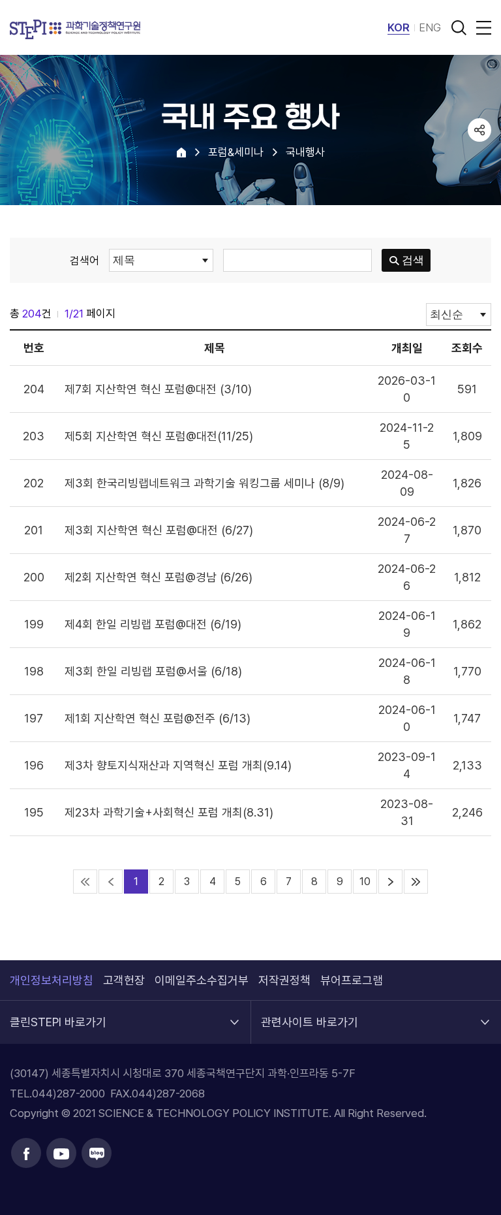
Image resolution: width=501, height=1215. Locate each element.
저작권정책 (284, 980)
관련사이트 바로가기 (309, 1015)
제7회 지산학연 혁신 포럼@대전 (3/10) (158, 389)
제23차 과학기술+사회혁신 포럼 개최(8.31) (169, 812)
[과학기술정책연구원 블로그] (97, 1153)
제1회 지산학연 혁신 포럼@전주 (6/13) (157, 718)
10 (365, 881)
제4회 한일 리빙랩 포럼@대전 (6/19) (153, 624)
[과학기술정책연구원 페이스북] (26, 1153)
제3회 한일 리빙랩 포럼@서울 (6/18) (153, 671)
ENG (430, 27)
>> (416, 881)
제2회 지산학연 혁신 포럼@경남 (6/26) (158, 577)
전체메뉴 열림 (481, 27)
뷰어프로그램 (351, 980)
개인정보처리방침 (51, 980)
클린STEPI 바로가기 (58, 1015)
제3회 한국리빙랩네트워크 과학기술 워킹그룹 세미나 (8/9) (204, 483)
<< (85, 881)
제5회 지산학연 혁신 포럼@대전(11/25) (159, 436)
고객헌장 (124, 980)
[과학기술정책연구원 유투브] (61, 1153)
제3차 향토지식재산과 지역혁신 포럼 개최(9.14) (178, 765)
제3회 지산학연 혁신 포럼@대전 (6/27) (159, 530)
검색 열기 (458, 27)
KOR (398, 27)
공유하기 (479, 130)
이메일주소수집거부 (202, 980)
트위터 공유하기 (479, 179)
